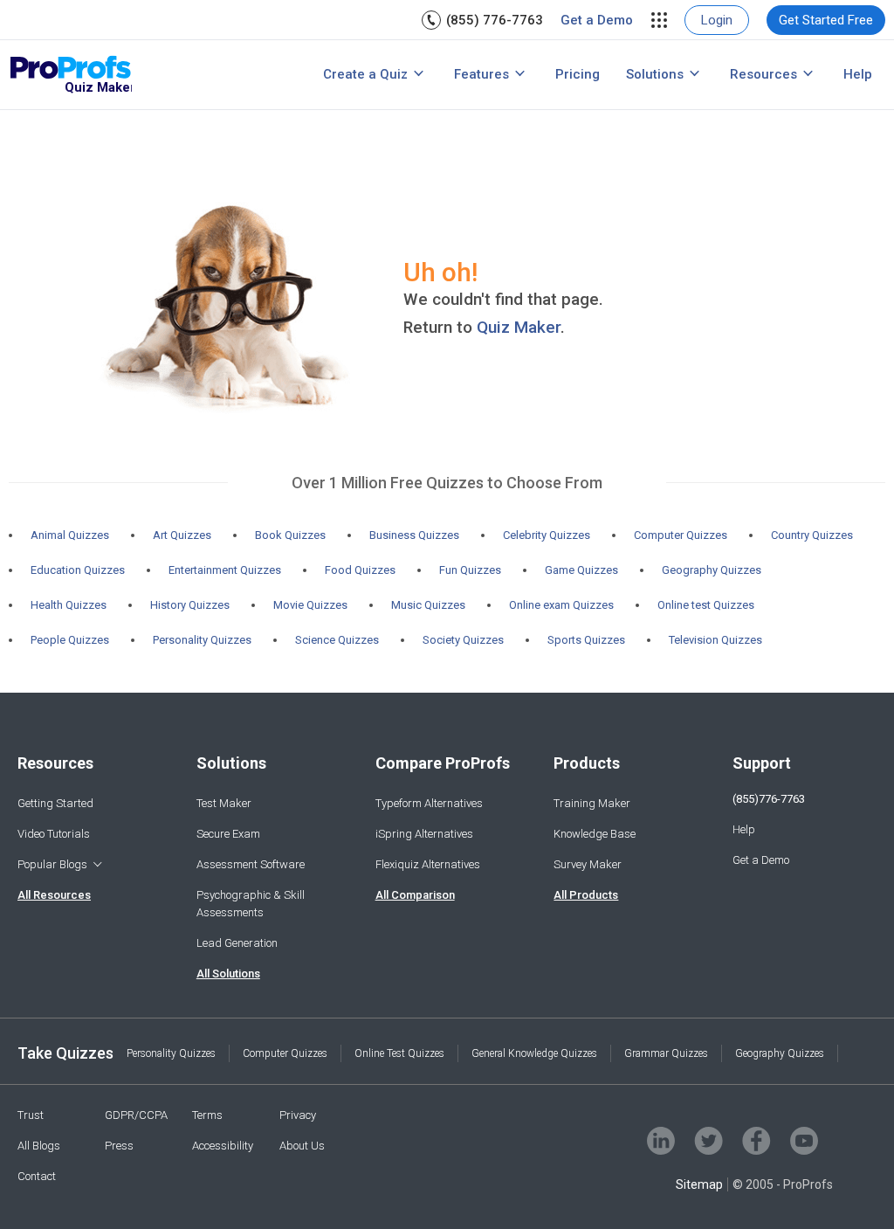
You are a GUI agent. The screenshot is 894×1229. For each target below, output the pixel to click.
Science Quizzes (337, 639)
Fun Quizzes (470, 570)
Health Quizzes (69, 604)
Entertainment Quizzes (224, 570)
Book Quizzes (290, 535)
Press (119, 1145)
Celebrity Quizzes (546, 535)
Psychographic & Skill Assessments (250, 903)
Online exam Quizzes (561, 604)
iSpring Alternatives (424, 833)
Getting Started (55, 803)
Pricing (577, 74)
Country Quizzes (812, 535)
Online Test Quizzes (399, 1053)
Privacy (297, 1115)
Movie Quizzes (310, 604)
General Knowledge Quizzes (534, 1053)
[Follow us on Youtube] (804, 1141)
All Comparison (415, 894)
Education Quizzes (78, 570)
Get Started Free (826, 20)
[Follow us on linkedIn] (661, 1141)
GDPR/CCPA (136, 1115)
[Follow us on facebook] (756, 1141)
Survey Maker (588, 864)
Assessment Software (250, 864)
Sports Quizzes (586, 639)
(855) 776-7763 (494, 20)
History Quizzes (190, 604)
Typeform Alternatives (429, 803)
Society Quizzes (463, 639)
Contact (36, 1176)
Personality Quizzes (202, 639)
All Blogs (38, 1145)
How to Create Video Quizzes (176, 72)
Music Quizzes (428, 604)
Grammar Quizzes (666, 1053)
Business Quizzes (414, 535)
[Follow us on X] (708, 1141)
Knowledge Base (595, 833)
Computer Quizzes (680, 535)
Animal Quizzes (70, 535)
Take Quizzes (65, 1053)
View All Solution (202, 77)
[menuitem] (482, 20)
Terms (207, 1115)
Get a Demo (596, 20)
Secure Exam (228, 833)
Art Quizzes (182, 535)
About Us (302, 1145)
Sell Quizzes (186, 47)
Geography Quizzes (711, 570)
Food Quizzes (360, 570)
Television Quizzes (715, 639)
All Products (586, 894)
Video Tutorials (53, 833)
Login (716, 20)
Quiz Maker (518, 327)
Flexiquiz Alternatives (427, 864)
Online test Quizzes (705, 604)
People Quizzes (70, 639)
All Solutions (228, 973)
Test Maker (223, 803)
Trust (30, 1115)
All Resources (54, 894)
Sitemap (699, 1184)
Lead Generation (237, 942)
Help (857, 74)
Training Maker (592, 803)
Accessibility (222, 1145)
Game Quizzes (581, 570)
